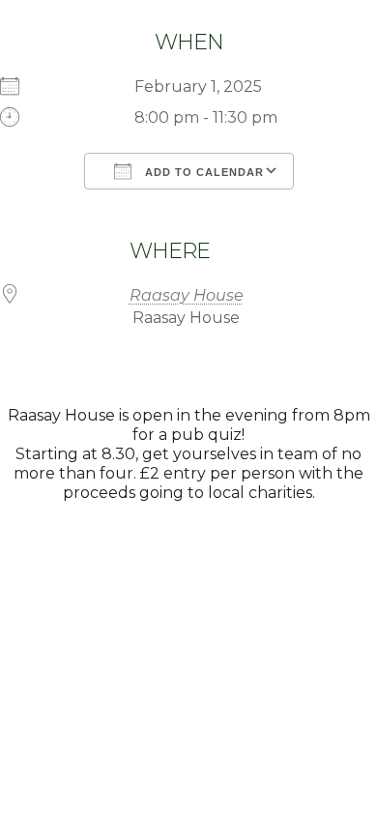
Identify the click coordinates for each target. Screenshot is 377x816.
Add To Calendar (202, 172)
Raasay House (187, 295)
